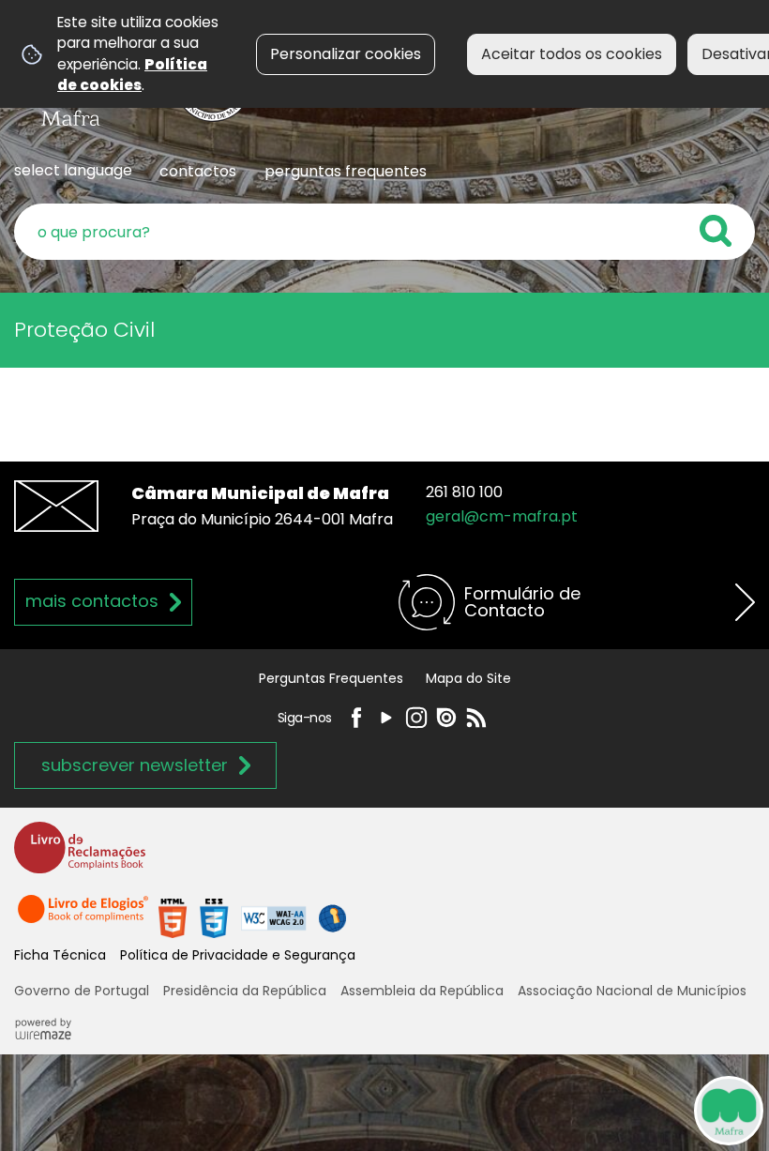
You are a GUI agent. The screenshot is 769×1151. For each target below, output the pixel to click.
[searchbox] (384, 232)
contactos (197, 171)
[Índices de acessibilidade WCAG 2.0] (252, 917)
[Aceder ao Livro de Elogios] (84, 917)
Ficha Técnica (60, 955)
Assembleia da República (422, 990)
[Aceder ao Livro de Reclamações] (79, 856)
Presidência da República (244, 990)
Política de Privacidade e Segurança (237, 955)
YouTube (386, 718)
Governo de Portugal (81, 990)
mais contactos (91, 601)
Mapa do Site (468, 678)
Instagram (416, 718)
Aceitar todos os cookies (571, 54)
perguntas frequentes (345, 171)
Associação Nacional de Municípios (632, 990)
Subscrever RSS (476, 718)
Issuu (446, 718)
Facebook (356, 718)
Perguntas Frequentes (331, 678)
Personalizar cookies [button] (345, 54)
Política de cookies (132, 74)
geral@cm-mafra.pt (502, 516)
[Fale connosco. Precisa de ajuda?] (555, 1109)
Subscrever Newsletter (134, 765)
